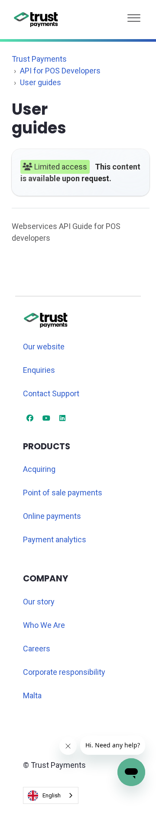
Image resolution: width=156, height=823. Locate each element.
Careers (36, 648)
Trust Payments (39, 58)
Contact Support (51, 393)
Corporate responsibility (64, 672)
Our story (39, 601)
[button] (134, 16)
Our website (44, 346)
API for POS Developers (60, 70)
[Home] (36, 19)
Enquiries (39, 370)
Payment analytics (54, 539)
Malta (32, 695)
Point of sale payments (62, 492)
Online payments (52, 516)
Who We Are (44, 625)
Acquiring (39, 469)
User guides (40, 82)
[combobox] (50, 795)
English (51, 795)
